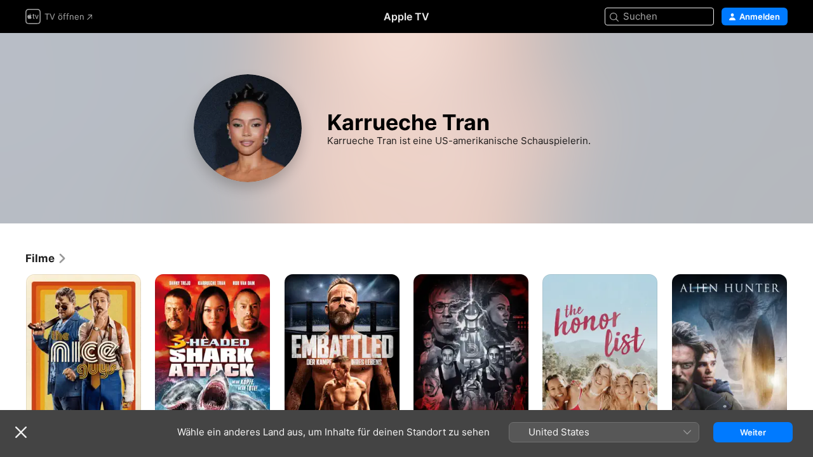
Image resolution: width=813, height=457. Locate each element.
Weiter (753, 432)
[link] (46, 258)
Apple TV (406, 16)
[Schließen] (21, 432)
